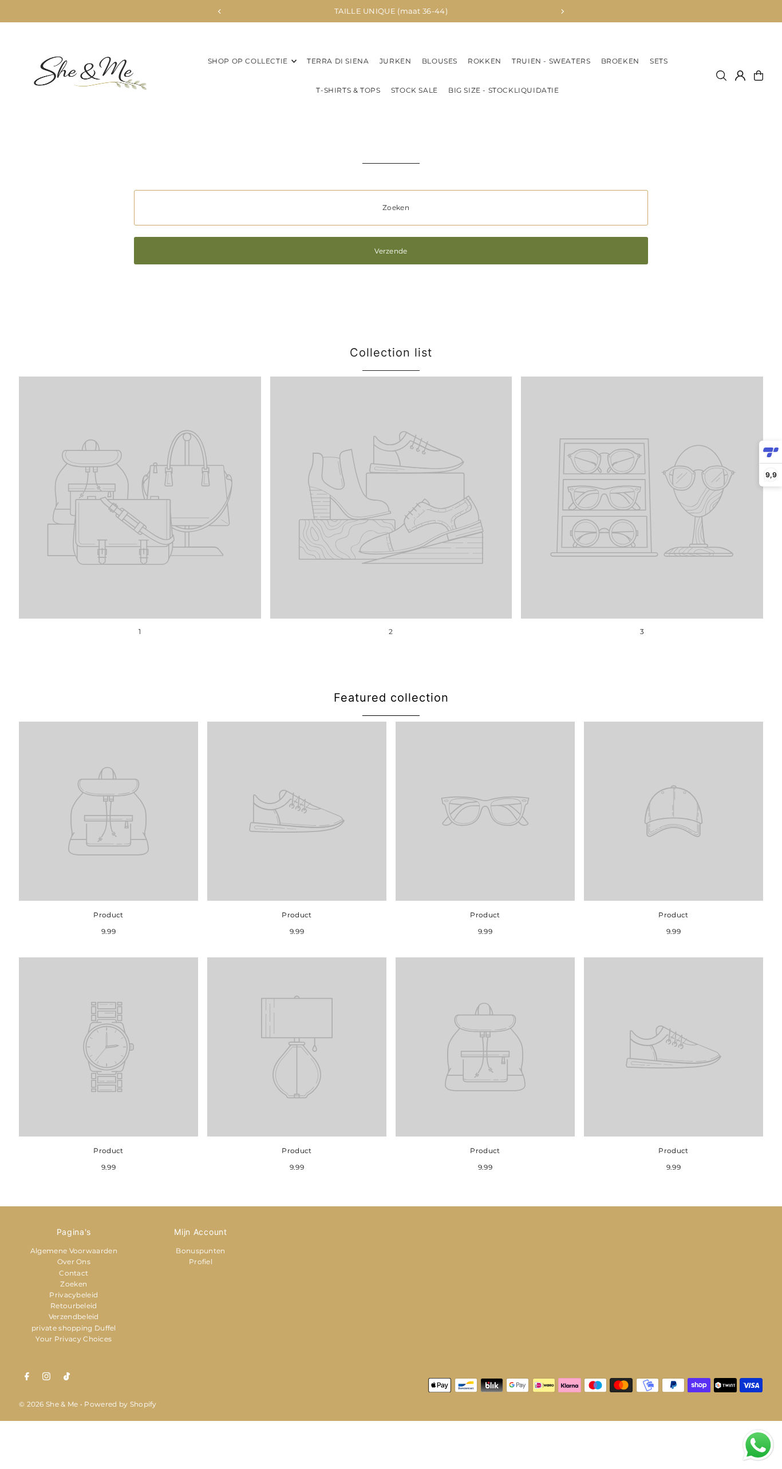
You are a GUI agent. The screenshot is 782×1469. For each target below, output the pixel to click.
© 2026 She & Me (48, 1404)
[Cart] (758, 75)
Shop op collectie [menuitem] (248, 61)
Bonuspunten (200, 1250)
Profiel (200, 1261)
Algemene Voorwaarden (73, 1250)
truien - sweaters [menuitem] (551, 61)
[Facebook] (27, 1376)
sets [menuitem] (659, 61)
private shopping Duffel (73, 1328)
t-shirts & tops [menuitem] (348, 90)
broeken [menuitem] (620, 61)
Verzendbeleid (74, 1316)
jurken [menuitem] (396, 61)
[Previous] (220, 11)
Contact (73, 1273)
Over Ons (73, 1261)
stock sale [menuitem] (414, 90)
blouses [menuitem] (439, 61)
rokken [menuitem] (484, 61)
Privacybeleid (73, 1294)
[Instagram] (46, 1376)
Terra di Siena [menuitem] (338, 61)
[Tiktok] (67, 1376)
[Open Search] (721, 75)
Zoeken (73, 1284)
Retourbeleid (73, 1305)
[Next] (562, 11)
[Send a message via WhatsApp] (758, 1445)
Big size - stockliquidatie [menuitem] (503, 90)
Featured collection (391, 697)
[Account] (740, 75)
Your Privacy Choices (73, 1339)
